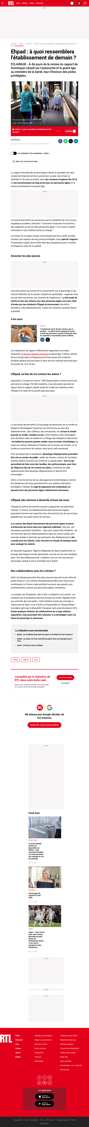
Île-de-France (33, 840)
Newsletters (39, 1061)
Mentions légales (66, 1044)
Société (15, 660)
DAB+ (73, 1120)
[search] (85, 3)
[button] (72, 3)
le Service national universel (34, 354)
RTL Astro (50, 1120)
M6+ (26, 1120)
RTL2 (42, 1120)
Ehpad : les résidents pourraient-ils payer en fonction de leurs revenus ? (45, 634)
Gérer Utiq (64, 1057)
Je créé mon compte (65, 677)
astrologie (32, 890)
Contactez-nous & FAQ (68, 1036)
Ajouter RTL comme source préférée (44, 725)
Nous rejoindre (65, 1061)
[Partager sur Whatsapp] (65, 141)
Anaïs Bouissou (15, 139)
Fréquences (39, 1053)
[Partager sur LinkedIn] (76, 141)
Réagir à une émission (43, 1040)
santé (36, 660)
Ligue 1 (31, 929)
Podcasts (39, 3)
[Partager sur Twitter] (71, 141)
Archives (38, 1057)
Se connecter (65, 683)
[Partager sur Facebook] (60, 141)
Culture (18, 1048)
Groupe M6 (18, 1120)
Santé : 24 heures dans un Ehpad (30, 645)
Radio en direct (40, 1048)
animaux (42, 326)
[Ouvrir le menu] (2, 3)
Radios (24, 3)
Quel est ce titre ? (41, 1044)
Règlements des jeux (68, 1040)
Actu (18, 3)
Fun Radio (34, 1120)
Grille (32, 3)
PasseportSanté (62, 1120)
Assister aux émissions (43, 1036)
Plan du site (64, 1070)
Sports (18, 1053)
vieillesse (26, 660)
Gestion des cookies (68, 1053)
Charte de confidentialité (69, 1048)
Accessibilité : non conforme (71, 1065)
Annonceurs (44, 1123)
